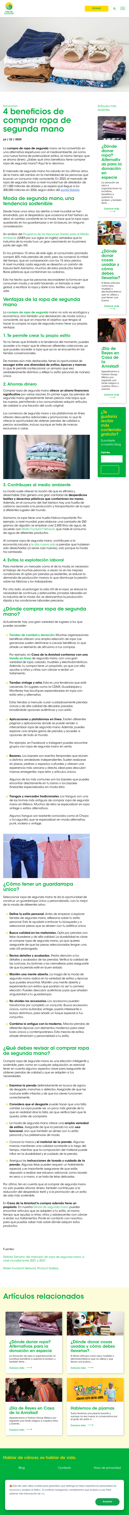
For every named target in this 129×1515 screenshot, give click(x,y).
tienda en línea (20, 658)
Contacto (64, 1468)
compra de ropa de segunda (27, 312)
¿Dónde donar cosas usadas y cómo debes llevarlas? (110, 265)
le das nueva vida (43, 544)
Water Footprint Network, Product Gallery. (31, 1268)
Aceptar (107, 1502)
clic (43, 1494)
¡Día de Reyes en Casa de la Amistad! (110, 358)
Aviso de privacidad (107, 1468)
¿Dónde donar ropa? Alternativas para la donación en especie (30, 1346)
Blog (22, 1468)
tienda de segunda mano (51, 1207)
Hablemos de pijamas (92, 1409)
